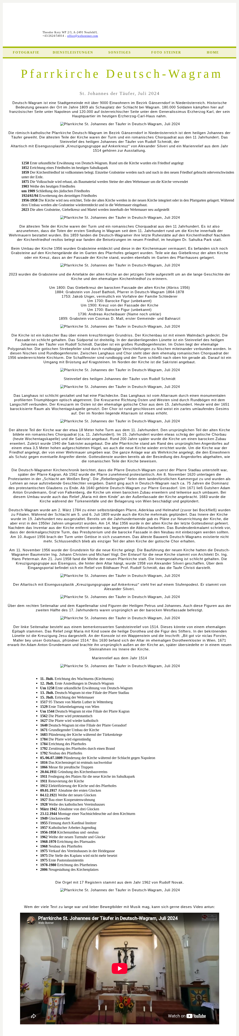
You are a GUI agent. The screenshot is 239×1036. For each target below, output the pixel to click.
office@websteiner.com (82, 35)
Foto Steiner (166, 52)
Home (213, 52)
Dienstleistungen (73, 52)
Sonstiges (119, 52)
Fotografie (26, 52)
